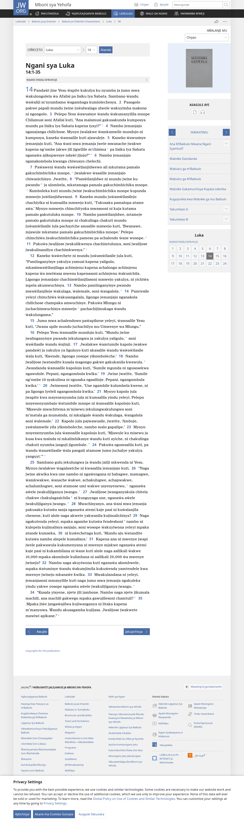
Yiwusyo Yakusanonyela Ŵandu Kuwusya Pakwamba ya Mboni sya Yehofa (126, 717)
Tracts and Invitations (77, 721)
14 (29, 89)
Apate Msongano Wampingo (201, 706)
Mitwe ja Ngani (73, 726)
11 (28, 244)
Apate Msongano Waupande (165, 715)
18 (121, 356)
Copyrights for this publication (43, 650)
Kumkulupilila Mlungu (33, 764)
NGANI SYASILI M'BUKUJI (183, 241)
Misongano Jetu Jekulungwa (124, 756)
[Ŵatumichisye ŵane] (216, 21)
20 (45, 385)
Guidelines (71, 759)
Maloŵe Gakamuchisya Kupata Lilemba (198, 189)
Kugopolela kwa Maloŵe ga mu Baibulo (198, 199)
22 (57, 421)
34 (32, 592)
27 (85, 492)
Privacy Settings (55, 803)
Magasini (70, 732)
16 (32, 332)
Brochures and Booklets (78, 715)
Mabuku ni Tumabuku (77, 709)
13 (69, 285)
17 (75, 344)
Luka (109, 21)
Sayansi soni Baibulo (32, 770)
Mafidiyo (70, 770)
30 (60, 533)
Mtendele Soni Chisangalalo (36, 738)
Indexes (69, 753)
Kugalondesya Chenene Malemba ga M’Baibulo (34, 715)
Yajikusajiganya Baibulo (34, 696)
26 (134, 468)
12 (32, 255)
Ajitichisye (22, 814)
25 (32, 462)
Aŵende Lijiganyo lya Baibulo (124, 727)
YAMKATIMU (199, 132)
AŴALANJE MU (217, 30)
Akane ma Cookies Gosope (54, 814)
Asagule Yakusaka (91, 814)
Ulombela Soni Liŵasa (33, 743)
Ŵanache (26, 759)
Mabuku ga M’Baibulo (185, 179)
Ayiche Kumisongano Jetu (123, 744)
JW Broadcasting (74, 764)
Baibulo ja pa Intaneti (44, 21)
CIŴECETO (35, 50)
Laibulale (21, 21)
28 (73, 503)
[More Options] (225, 21)
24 (94, 444)
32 (44, 562)
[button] (86, 13)
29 (135, 515)
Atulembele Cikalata (119, 733)
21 (99, 391)
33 (90, 574)
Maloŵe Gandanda (183, 159)
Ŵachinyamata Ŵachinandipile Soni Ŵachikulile (38, 751)
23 (129, 427)
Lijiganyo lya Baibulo (32, 723)
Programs (70, 747)
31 (91, 539)
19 (103, 373)
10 (79, 214)
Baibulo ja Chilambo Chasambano (81, 21)
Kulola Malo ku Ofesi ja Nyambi (126, 738)
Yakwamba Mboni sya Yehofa (124, 706)
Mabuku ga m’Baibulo (185, 169)
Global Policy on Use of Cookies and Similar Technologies (134, 799)
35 (140, 598)
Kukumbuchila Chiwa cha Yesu (125, 750)
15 (32, 320)
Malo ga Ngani (116, 696)
